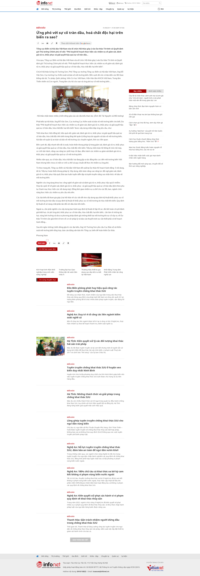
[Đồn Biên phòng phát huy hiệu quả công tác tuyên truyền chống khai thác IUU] (50, 293)
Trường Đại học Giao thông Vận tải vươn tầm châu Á (68, 272)
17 (158, 141)
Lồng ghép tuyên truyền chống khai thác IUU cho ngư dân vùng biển (95, 422)
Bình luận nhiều (155, 91)
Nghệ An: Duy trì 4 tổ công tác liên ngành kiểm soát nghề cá (93, 316)
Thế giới (67, 9)
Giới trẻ (87, 9)
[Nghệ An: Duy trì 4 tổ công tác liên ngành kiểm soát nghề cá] (50, 319)
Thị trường (56, 9)
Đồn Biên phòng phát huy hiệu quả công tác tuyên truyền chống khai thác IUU (92, 289)
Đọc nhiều (138, 91)
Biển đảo (40, 28)
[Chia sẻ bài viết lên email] (47, 43)
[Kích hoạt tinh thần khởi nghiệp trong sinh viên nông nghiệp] (46, 260)
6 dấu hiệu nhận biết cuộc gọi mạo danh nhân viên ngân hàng (145, 156)
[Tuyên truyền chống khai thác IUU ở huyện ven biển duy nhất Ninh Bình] (50, 372)
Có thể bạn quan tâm (47, 249)
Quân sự (120, 9)
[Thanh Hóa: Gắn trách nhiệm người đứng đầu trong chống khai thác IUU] (50, 525)
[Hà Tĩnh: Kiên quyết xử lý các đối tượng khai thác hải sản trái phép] (50, 346)
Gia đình (77, 9)
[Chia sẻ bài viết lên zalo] (42, 43)
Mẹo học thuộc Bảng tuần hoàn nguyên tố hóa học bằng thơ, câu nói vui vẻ (145, 148)
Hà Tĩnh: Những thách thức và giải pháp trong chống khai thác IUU (93, 396)
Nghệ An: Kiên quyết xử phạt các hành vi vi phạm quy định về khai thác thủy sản (95, 497)
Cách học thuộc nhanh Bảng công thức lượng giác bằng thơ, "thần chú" (144, 140)
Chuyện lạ (110, 9)
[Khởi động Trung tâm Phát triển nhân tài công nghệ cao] (114, 260)
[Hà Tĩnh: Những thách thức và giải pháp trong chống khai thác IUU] (50, 399)
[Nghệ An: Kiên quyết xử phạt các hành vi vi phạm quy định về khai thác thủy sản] (50, 500)
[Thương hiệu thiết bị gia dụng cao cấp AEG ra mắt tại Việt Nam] (91, 260)
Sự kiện (131, 9)
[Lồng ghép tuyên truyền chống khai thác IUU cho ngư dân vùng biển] (50, 425)
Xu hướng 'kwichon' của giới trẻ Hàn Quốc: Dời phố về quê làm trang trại (145, 132)
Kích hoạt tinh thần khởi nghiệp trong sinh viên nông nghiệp (45, 272)
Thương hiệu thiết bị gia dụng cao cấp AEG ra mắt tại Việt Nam (91, 272)
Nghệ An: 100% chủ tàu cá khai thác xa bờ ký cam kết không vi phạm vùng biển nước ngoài (95, 473)
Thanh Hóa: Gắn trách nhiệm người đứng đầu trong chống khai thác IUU (93, 521)
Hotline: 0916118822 (133, 3)
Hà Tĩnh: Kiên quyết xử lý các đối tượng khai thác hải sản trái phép (95, 342)
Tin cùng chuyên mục (47, 280)
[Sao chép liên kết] (52, 43)
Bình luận (41, 243)
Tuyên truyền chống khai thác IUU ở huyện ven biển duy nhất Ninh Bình (94, 369)
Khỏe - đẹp (98, 9)
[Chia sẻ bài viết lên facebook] (38, 43)
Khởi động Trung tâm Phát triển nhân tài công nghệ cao (113, 272)
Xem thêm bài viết (80, 540)
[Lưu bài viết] (56, 43)
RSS (162, 9)
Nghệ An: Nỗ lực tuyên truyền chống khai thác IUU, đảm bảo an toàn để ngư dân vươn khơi (93, 449)
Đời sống (45, 9)
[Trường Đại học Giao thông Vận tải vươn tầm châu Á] (69, 260)
